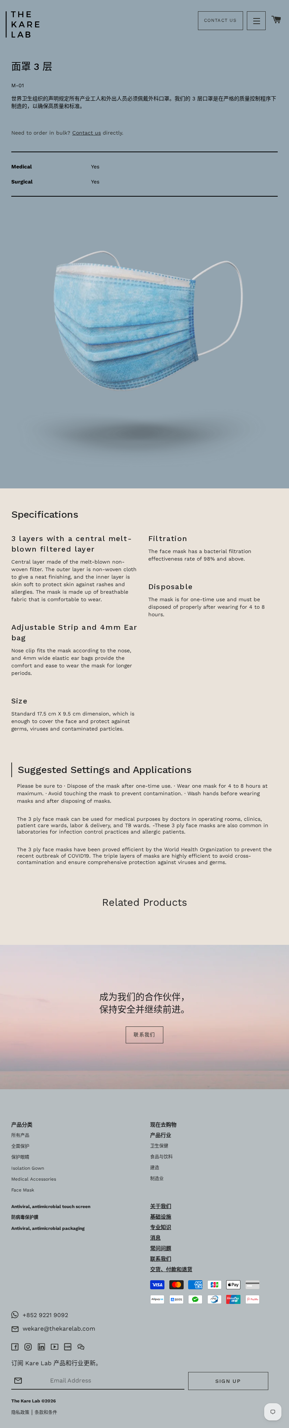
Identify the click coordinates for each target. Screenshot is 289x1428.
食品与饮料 (161, 1157)
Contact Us (220, 20)
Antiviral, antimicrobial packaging (48, 1228)
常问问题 (160, 1248)
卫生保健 (159, 1146)
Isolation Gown (27, 1168)
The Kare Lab (25, 1401)
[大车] (276, 20)
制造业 (157, 1178)
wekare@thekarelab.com (57, 1328)
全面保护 (20, 1146)
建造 (154, 1167)
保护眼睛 (20, 1157)
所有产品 (20, 1135)
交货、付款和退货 (171, 1269)
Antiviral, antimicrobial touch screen (50, 1206)
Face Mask (22, 1190)
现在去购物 (163, 1125)
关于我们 (160, 1206)
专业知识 (160, 1227)
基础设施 (160, 1217)
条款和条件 (46, 1412)
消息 (155, 1238)
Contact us (86, 133)
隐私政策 (20, 1412)
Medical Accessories (33, 1179)
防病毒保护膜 (24, 1217)
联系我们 (144, 1034)
